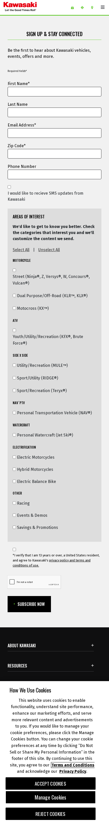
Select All (21, 249)
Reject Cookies (50, 813)
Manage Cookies (50, 797)
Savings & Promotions (37, 527)
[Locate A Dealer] (94, 7)
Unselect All (49, 249)
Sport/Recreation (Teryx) (42, 390)
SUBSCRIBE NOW (31, 604)
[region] (54, 752)
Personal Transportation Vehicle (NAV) (54, 413)
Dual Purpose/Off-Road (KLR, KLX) (52, 295)
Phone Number (22, 166)
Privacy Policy (72, 771)
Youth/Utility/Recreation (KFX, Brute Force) (48, 340)
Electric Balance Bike (36, 481)
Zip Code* (17, 145)
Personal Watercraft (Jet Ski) (45, 435)
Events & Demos (32, 515)
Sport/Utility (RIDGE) (37, 378)
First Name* (19, 83)
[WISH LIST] (74, 7)
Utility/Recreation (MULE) (42, 365)
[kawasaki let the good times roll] (33, 7)
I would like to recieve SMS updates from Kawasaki (45, 196)
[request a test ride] (84, 7)
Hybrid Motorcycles (35, 469)
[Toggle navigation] (102, 7)
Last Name (18, 104)
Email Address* (22, 125)
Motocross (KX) (33, 308)
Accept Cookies (50, 783)
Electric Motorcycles (36, 457)
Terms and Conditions (72, 765)
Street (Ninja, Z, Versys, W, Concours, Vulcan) (51, 280)
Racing (23, 503)
